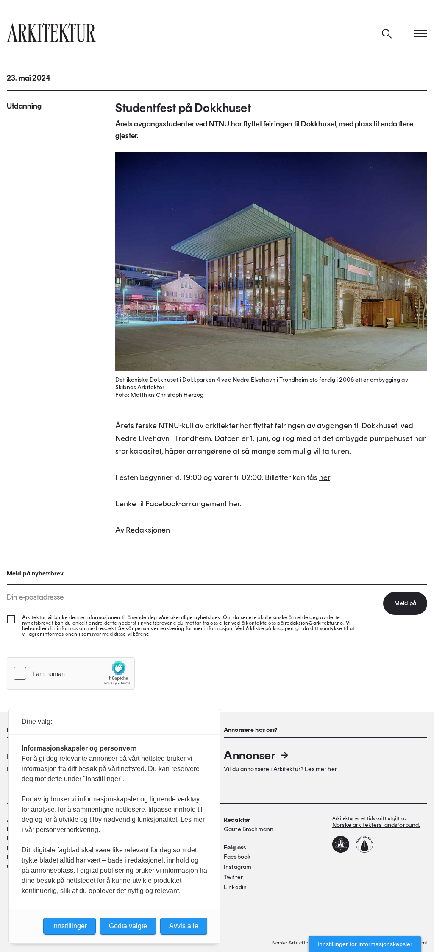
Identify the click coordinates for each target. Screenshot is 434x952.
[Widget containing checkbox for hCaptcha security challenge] (71, 673)
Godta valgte (128, 926)
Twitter (233, 877)
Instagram (237, 867)
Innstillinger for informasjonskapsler (364, 944)
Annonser (250, 755)
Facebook (237, 856)
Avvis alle (183, 926)
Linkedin (235, 887)
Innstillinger (69, 926)
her (324, 477)
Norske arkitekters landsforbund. (376, 825)
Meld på (405, 603)
